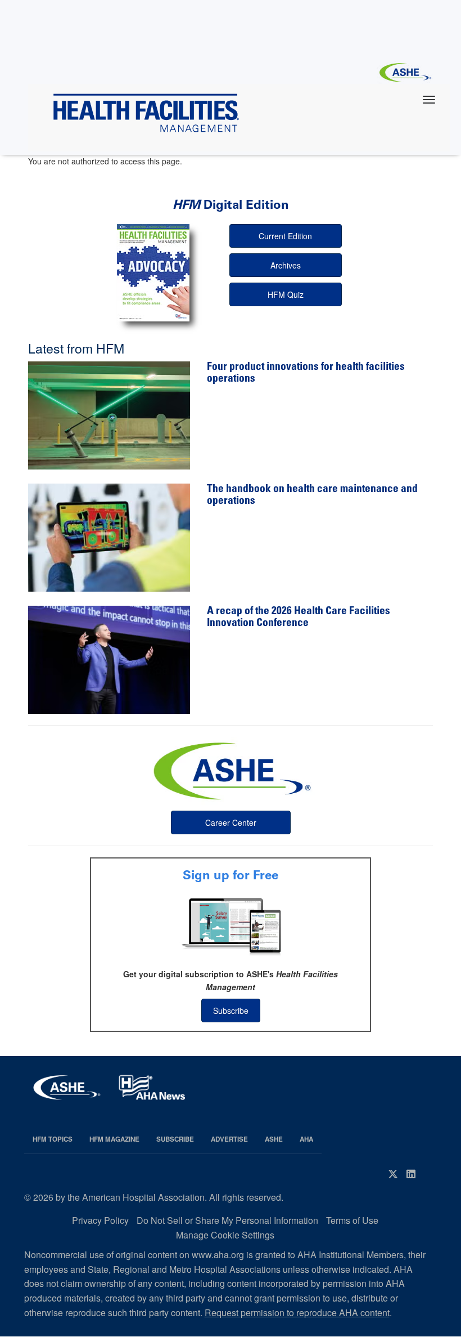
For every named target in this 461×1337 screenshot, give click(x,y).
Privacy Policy (100, 1220)
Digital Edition (231, 204)
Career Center (230, 822)
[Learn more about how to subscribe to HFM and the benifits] (230, 925)
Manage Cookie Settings (225, 1234)
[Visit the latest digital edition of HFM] (153, 272)
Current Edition (285, 236)
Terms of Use (352, 1220)
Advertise (229, 1139)
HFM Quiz (286, 294)
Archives (285, 265)
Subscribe (230, 1010)
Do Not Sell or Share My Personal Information (227, 1220)
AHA (306, 1139)
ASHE (274, 1139)
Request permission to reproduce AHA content (297, 1312)
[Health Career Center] (230, 769)
